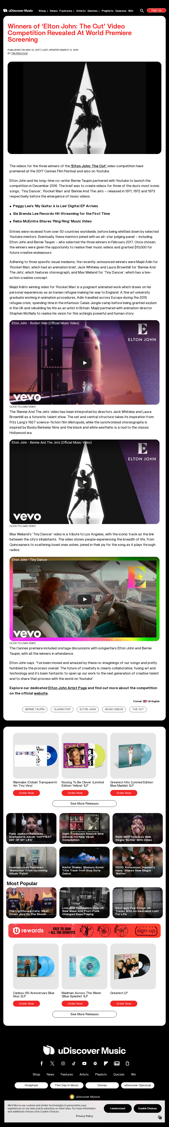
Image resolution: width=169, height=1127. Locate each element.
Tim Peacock (19, 53)
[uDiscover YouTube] (84, 1063)
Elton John (88, 709)
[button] (36, 764)
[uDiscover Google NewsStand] (117, 1063)
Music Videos (114, 709)
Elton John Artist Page (67, 688)
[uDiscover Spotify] (95, 1063)
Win (130, 10)
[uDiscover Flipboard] (106, 1063)
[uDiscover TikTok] (74, 1063)
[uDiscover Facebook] (42, 1063)
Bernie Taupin (35, 709)
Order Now (26, 793)
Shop (42, 10)
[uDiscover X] (52, 1063)
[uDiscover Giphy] (127, 1063)
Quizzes (121, 10)
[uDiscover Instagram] (63, 1063)
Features (65, 10)
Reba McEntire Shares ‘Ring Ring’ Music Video (52, 221)
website (41, 693)
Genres (92, 10)
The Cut (138, 709)
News (54, 10)
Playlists (108, 10)
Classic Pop (62, 709)
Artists (81, 10)
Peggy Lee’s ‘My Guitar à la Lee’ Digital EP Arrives (55, 206)
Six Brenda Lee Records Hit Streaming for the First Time (61, 214)
